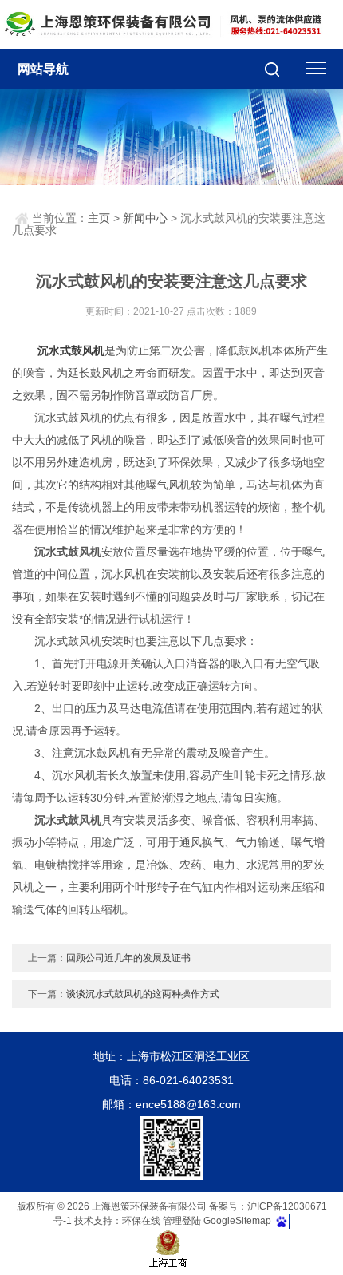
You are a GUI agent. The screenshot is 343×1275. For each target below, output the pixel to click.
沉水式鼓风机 (70, 350)
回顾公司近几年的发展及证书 (128, 958)
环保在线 (141, 1221)
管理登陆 (182, 1221)
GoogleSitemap (237, 1221)
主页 (99, 218)
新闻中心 (145, 218)
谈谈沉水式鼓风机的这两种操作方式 (142, 994)
